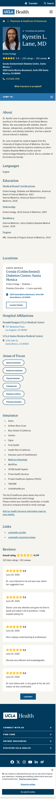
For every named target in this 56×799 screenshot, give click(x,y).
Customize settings (28, 784)
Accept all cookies (28, 792)
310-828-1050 (13, 78)
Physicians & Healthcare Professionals (28, 21)
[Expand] (51, 727)
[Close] (52, 770)
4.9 (17, 58)
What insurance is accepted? (28, 86)
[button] (31, 3)
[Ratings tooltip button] (49, 58)
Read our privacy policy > (28, 779)
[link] (12, 762)
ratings (27, 58)
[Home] (4, 21)
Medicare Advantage (17, 459)
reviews (41, 58)
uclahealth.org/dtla (17, 532)
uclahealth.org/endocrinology (21, 537)
